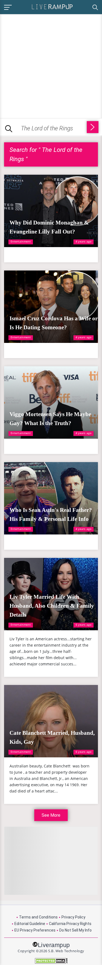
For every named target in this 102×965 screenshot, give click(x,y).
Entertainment (21, 241)
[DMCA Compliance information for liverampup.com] (51, 961)
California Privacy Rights (70, 923)
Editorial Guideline (29, 923)
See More (51, 815)
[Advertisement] (51, 65)
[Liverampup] (52, 6)
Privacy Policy (73, 917)
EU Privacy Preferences (34, 930)
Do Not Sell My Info (75, 930)
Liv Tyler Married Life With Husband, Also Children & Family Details (52, 606)
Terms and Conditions (38, 917)
